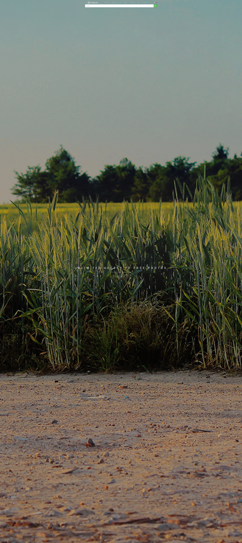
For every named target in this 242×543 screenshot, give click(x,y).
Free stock (107, 2)
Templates (114, 2)
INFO (138, 2)
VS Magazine (145, 2)
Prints (125, 2)
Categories (132, 2)
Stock (120, 2)
